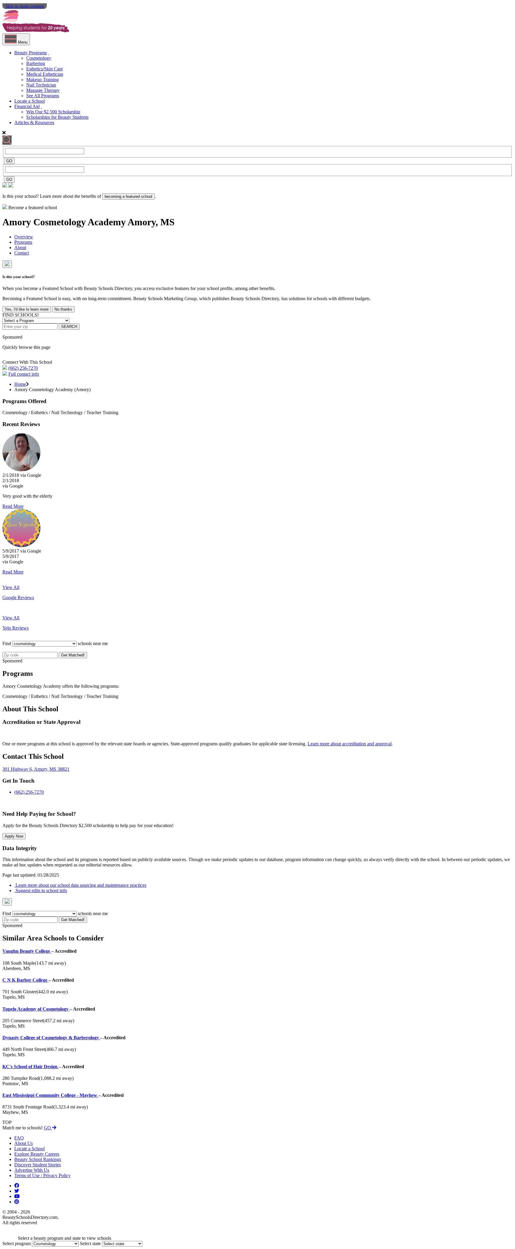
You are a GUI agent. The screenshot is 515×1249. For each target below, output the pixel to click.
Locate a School (29, 101)
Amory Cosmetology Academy (65, 222)
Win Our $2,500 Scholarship (53, 111)
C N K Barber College (25, 980)
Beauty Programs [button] (30, 52)
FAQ (19, 1137)
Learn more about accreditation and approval (350, 743)
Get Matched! (73, 655)
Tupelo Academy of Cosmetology (36, 1008)
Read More (13, 506)
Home (20, 384)
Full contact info (23, 374)
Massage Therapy (43, 90)
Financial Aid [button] (27, 106)
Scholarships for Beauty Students (57, 117)
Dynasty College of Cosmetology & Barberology (51, 1037)
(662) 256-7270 (23, 368)
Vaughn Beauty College (26, 951)
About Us (23, 1143)
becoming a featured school (128, 196)
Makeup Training (42, 79)
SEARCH (69, 326)
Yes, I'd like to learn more (27, 309)
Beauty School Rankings (37, 1159)
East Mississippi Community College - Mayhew (50, 1095)
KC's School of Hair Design (30, 1066)
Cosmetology (38, 58)
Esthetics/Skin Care (44, 68)
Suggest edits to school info (40, 890)
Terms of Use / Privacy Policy (42, 1175)
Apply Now (14, 836)
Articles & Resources (34, 122)
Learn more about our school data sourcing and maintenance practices (80, 885)
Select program (16, 1243)
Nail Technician (41, 84)
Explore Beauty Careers (36, 1154)
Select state (90, 1243)
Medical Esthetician (44, 74)
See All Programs (42, 95)
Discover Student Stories (37, 1164)
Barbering (35, 63)
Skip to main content (24, 6)
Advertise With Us (31, 1170)
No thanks (63, 309)
